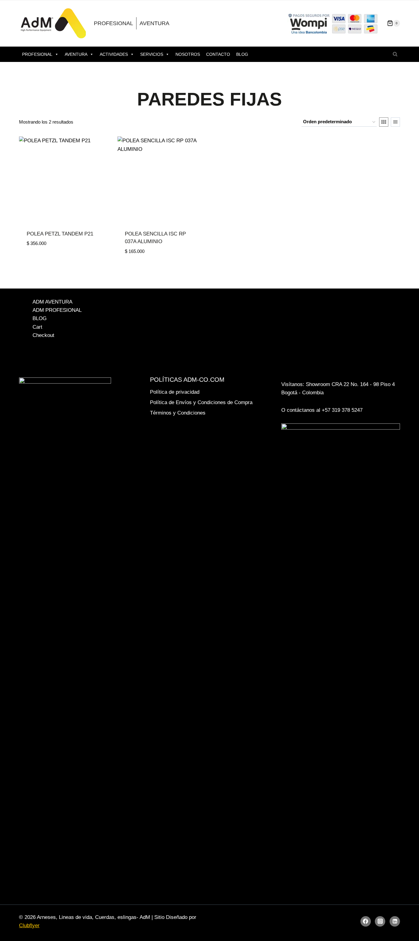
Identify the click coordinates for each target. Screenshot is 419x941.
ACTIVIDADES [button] (114, 54)
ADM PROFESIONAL (57, 310)
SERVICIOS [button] (151, 54)
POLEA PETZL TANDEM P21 (60, 234)
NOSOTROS (187, 54)
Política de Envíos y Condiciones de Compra (201, 402)
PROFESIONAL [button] (37, 54)
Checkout (43, 335)
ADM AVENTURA (52, 302)
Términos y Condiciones (178, 413)
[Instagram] (380, 921)
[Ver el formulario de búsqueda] (395, 54)
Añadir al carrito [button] (51, 262)
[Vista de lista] (395, 122)
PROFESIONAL (113, 23)
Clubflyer (29, 925)
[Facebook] (365, 921)
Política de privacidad (174, 392)
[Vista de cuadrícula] (383, 122)
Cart (37, 327)
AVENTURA (154, 23)
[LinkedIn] (395, 921)
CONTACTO (218, 54)
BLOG (242, 54)
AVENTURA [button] (76, 54)
